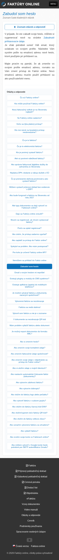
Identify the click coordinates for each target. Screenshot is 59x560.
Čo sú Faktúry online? (29, 97)
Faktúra (32, 465)
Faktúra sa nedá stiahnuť (29, 307)
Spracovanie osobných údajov (31, 532)
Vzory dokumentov (31, 504)
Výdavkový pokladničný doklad (31, 476)
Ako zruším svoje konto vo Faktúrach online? (29, 437)
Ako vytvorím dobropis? (29, 388)
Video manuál (31, 509)
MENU (53, 4)
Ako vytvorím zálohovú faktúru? (29, 382)
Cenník (30, 520)
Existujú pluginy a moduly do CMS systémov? (29, 278)
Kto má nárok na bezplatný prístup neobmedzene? (29, 131)
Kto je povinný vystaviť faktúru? (29, 152)
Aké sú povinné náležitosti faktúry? (30, 158)
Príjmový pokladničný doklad (32, 471)
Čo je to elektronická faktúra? (29, 146)
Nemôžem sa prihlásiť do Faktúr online (29, 260)
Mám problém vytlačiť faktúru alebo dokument (29, 325)
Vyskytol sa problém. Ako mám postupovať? (29, 246)
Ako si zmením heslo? (29, 342)
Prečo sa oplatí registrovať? (30, 228)
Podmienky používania (31, 526)
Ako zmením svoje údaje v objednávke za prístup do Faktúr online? (29, 361)
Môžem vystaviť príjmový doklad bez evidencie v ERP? (29, 188)
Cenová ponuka (32, 482)
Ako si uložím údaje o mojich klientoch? (29, 368)
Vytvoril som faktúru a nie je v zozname (30, 313)
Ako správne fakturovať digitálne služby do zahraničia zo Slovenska (29, 165)
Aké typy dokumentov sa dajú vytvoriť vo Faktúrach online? (29, 206)
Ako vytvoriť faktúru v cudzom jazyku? (29, 401)
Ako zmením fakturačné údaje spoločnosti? (29, 354)
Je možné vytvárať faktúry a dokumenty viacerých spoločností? (29, 294)
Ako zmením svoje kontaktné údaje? (29, 348)
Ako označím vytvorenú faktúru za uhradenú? (29, 425)
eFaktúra (31, 498)
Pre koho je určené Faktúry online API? (30, 252)
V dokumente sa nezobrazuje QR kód (29, 319)
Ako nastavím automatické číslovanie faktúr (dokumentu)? (29, 375)
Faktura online (38, 546)
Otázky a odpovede (31, 515)
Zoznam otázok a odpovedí (31, 27)
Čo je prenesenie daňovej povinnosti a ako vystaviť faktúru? (29, 180)
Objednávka (32, 493)
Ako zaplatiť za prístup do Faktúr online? (29, 240)
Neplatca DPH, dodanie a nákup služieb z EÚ (29, 173)
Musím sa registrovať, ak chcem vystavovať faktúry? (29, 221)
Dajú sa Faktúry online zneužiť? (29, 214)
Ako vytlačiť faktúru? (29, 431)
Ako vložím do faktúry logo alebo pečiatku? (29, 394)
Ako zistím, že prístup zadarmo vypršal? (29, 234)
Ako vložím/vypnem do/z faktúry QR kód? (29, 413)
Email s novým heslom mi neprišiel (29, 272)
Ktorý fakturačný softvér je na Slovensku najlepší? (29, 111)
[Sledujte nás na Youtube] (29, 540)
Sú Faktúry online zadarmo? (29, 118)
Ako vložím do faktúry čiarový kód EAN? (29, 407)
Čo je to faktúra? (29, 140)
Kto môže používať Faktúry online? (29, 103)
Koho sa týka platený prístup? (29, 124)
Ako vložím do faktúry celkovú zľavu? (29, 419)
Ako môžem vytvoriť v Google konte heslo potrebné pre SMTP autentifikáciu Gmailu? (29, 446)
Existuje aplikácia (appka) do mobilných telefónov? (29, 286)
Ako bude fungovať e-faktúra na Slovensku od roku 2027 (29, 196)
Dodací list (31, 487)
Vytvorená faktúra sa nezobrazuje (29, 301)
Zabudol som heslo (29, 266)
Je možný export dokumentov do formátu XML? (29, 332)
